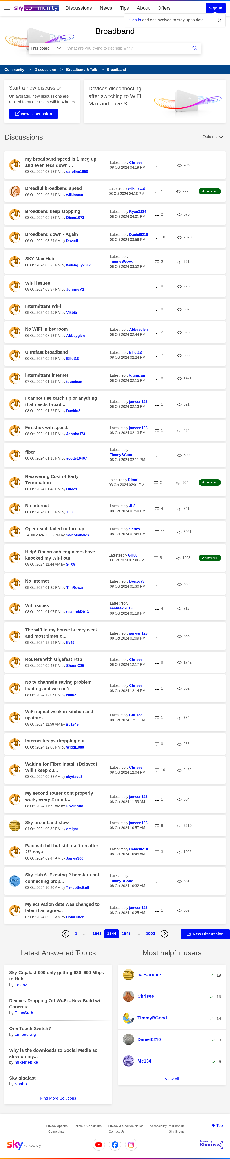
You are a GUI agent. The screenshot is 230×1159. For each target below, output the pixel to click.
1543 (97, 933)
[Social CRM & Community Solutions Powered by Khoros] (211, 1144)
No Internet (37, 505)
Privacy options (57, 1126)
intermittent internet (46, 375)
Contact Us (116, 1131)
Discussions (79, 8)
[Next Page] (164, 933)
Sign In (215, 8)
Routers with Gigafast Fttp (53, 659)
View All (172, 1079)
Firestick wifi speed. (47, 427)
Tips (124, 8)
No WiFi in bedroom (46, 329)
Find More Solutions (58, 1098)
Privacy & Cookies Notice (126, 1126)
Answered (209, 191)
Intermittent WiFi (43, 306)
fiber (30, 452)
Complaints (56, 1131)
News (106, 8)
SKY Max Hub (39, 258)
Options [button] (210, 136)
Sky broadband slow (47, 822)
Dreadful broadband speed (53, 188)
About (143, 8)
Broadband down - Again (51, 234)
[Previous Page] (65, 933)
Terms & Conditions (88, 1126)
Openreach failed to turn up (54, 528)
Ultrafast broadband (46, 352)
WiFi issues (37, 283)
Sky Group (176, 1131)
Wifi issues (37, 605)
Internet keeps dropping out (55, 740)
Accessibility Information (167, 1126)
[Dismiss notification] (219, 20)
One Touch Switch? (30, 1028)
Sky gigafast (22, 1078)
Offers (164, 8)
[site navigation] (7, 8)
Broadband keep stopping (52, 211)
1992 (150, 933)
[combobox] (126, 48)
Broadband (115, 31)
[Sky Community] (36, 8)
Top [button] (219, 1125)
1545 (126, 933)
